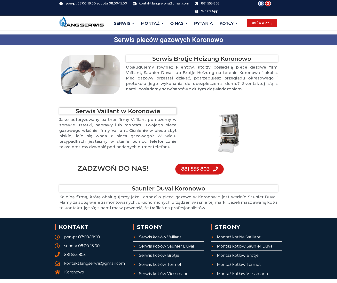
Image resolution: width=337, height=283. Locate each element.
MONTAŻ (150, 23)
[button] (262, 23)
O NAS (177, 23)
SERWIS (122, 23)
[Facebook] (261, 3)
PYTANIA (203, 23)
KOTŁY (226, 23)
